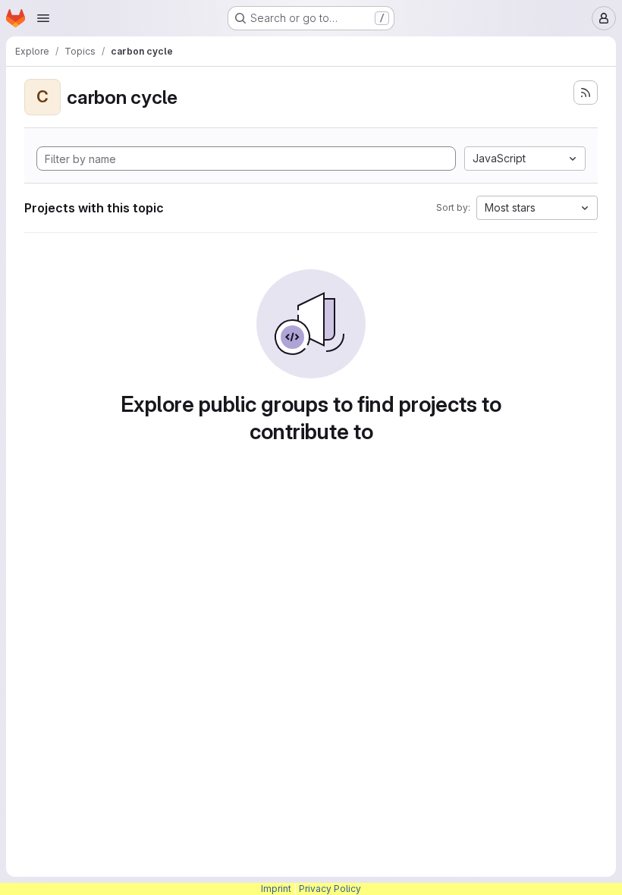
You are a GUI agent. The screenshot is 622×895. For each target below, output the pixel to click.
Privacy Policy (330, 888)
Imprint (276, 888)
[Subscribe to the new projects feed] (585, 92)
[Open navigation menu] (43, 18)
